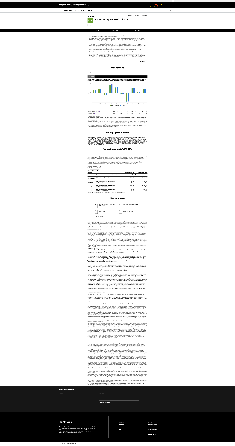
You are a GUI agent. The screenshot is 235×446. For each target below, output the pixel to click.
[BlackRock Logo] (65, 422)
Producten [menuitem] (83, 10)
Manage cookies (152, 434)
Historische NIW (144, 15)
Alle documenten (100, 216)
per (88, 170)
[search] (170, 11)
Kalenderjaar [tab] (91, 76)
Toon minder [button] (142, 61)
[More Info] (99, 111)
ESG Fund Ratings (141, 226)
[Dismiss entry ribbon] (176, 5)
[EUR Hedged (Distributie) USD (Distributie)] (94, 25)
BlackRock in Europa (62, 397)
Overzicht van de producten (104, 398)
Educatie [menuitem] (90, 10)
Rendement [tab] (91, 73)
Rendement (115, 30)
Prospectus (136, 15)
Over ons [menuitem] (77, 10)
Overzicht (96, 30)
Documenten (136, 30)
